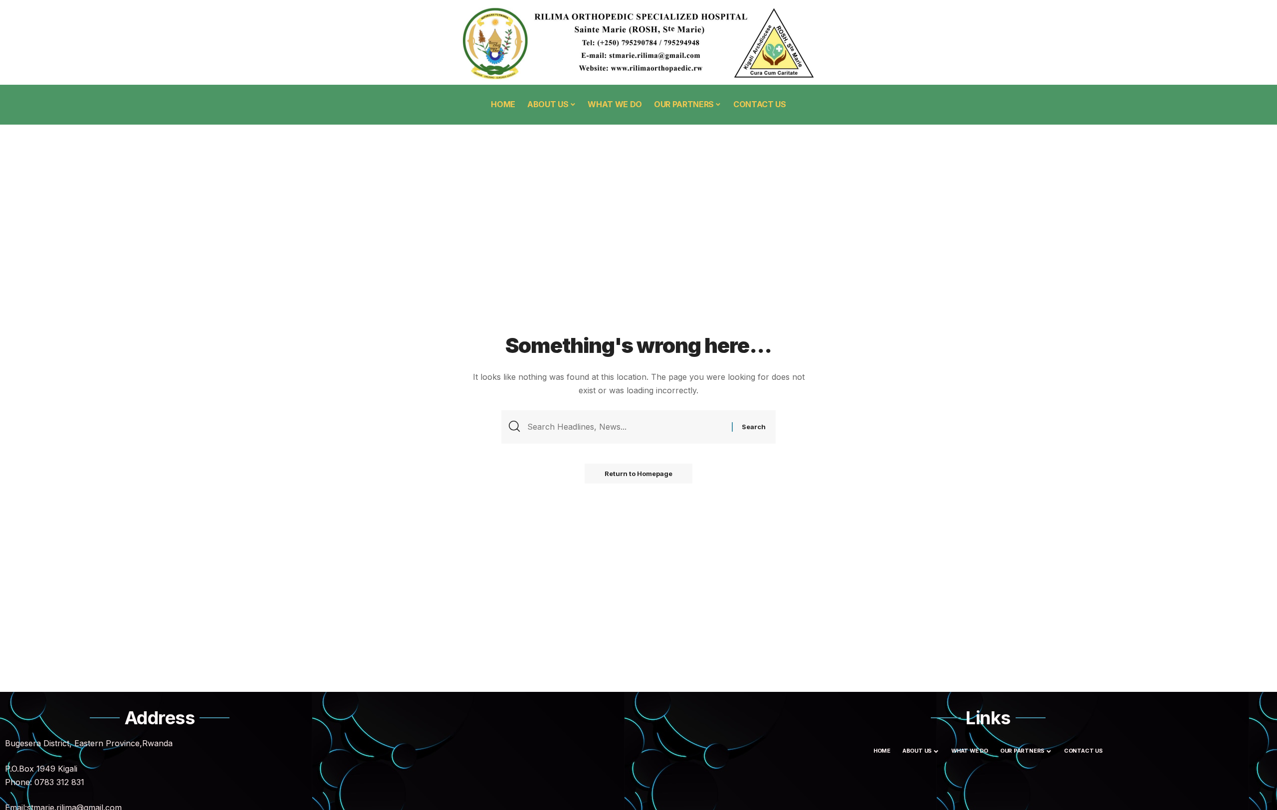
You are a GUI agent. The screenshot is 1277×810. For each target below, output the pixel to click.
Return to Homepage (638, 474)
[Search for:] (626, 427)
